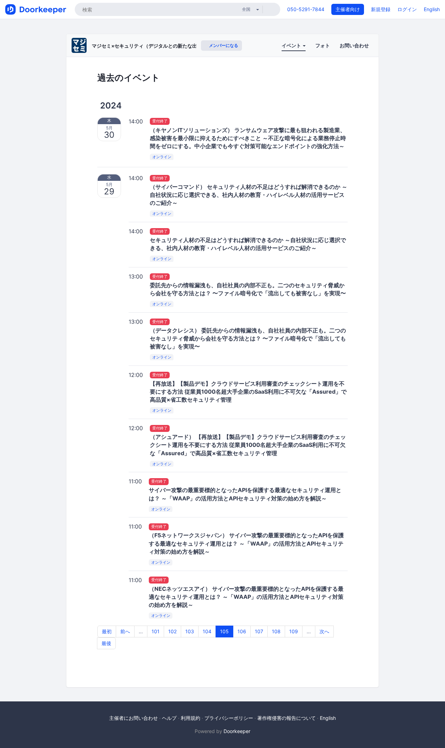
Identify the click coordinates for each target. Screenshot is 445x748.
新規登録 (380, 9)
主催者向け (347, 9)
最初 (107, 631)
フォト (322, 45)
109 (293, 631)
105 (224, 631)
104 (207, 631)
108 (276, 631)
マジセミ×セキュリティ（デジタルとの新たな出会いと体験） (159, 46)
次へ (324, 631)
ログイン (407, 9)
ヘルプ (169, 718)
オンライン (161, 156)
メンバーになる (223, 45)
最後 (106, 643)
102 (172, 631)
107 (259, 631)
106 (241, 631)
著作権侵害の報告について (286, 718)
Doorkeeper (237, 731)
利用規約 (190, 718)
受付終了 (160, 121)
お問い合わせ (354, 45)
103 (189, 631)
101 (156, 631)
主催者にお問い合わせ (133, 718)
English (432, 9)
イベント (292, 45)
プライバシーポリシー (228, 718)
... (141, 631)
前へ (125, 631)
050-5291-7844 (305, 9)
